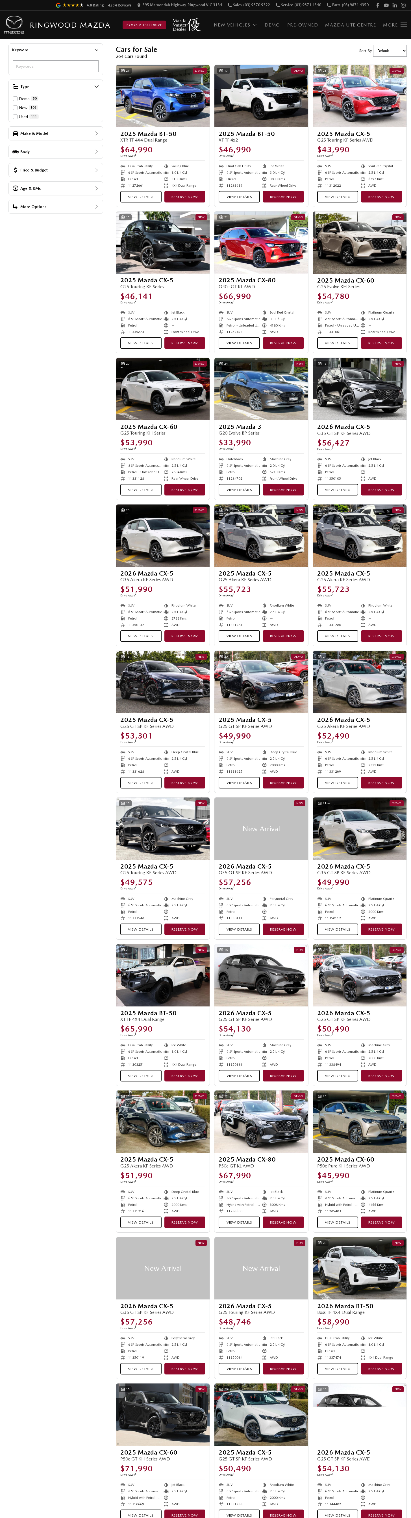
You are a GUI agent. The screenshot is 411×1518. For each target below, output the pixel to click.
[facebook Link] (377, 5)
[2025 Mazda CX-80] (261, 242)
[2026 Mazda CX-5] (359, 389)
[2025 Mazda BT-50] (163, 96)
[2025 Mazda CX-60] (359, 242)
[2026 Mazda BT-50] (359, 1268)
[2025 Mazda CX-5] (359, 96)
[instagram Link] (403, 5)
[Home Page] (14, 25)
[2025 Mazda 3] (261, 389)
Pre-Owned (302, 25)
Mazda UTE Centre (350, 25)
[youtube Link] (386, 5)
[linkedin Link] (394, 5)
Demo (272, 25)
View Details (141, 197)
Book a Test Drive (144, 25)
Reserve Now (184, 197)
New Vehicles (232, 25)
